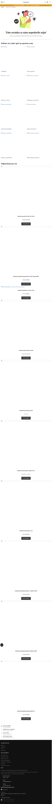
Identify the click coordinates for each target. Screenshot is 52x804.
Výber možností (26, 223)
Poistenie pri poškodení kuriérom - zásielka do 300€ (26, 590)
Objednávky (3, 747)
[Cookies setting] (1, 645)
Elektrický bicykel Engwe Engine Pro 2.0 (26, 470)
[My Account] (47, 2)
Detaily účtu (3, 750)
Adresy (2, 748)
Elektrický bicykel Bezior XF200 (26, 350)
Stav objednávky (4, 755)
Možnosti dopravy (4, 758)
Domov (2, 7)
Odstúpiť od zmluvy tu (5, 765)
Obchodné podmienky (5, 760)
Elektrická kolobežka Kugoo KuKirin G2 (26, 711)
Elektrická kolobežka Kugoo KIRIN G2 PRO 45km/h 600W (26, 276)
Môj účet (2, 745)
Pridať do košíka (26, 283)
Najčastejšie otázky (5, 756)
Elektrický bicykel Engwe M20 (26, 410)
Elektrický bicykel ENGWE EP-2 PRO (26, 216)
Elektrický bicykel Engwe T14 (26, 530)
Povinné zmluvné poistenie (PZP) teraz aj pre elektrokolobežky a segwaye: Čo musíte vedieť (19, 772)
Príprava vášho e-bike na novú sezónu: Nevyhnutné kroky (12, 773)
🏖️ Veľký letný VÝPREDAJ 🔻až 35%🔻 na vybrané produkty (26, 5)
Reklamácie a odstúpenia (6, 761)
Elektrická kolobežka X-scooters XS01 (26, 290)
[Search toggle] (45, 2)
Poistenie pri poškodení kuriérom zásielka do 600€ (26, 651)
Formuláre (3, 763)
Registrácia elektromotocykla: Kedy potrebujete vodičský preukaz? (14, 770)
